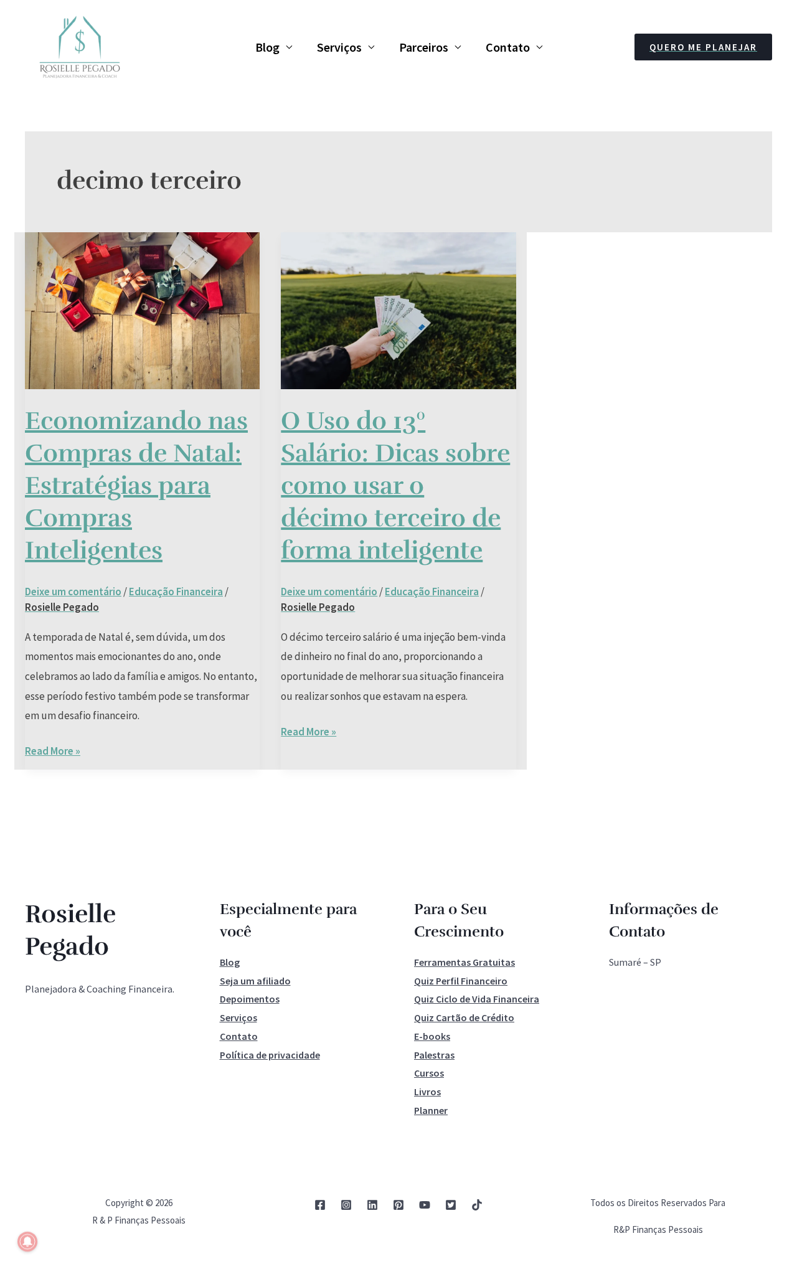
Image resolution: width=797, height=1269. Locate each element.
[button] (703, 47)
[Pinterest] (398, 1204)
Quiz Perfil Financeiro (460, 980)
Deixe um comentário (73, 591)
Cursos (429, 1073)
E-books (432, 1036)
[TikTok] (477, 1204)
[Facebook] (320, 1204)
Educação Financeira (176, 591)
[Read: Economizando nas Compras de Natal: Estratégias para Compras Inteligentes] (142, 309)
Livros (427, 1091)
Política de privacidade (270, 1055)
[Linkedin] (372, 1204)
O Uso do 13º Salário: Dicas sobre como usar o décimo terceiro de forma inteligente (395, 485)
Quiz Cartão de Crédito (464, 1017)
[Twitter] (450, 1204)
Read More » (52, 750)
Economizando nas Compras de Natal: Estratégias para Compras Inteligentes (136, 485)
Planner (431, 1110)
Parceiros (423, 47)
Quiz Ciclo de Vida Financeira (476, 999)
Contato (508, 47)
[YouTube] (424, 1204)
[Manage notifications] (27, 1242)
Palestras (434, 1055)
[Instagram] (346, 1204)
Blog (267, 47)
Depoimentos (250, 999)
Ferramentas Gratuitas (464, 962)
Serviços (339, 47)
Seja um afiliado (255, 980)
